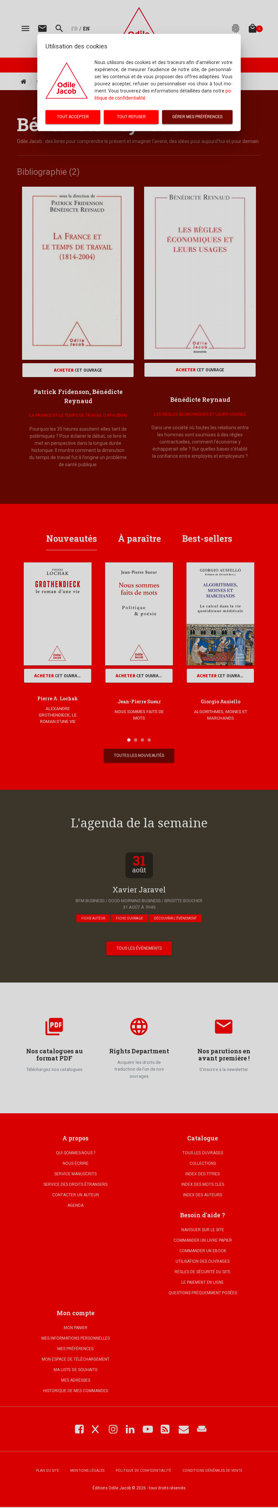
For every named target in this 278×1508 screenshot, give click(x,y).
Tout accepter (73, 117)
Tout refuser (131, 117)
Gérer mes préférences (197, 117)
